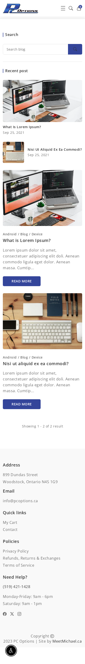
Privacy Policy (16, 551)
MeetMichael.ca (67, 641)
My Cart (10, 522)
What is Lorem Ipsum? (22, 127)
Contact (10, 529)
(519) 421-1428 (16, 586)
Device (37, 234)
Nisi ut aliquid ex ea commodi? (55, 149)
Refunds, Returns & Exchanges (31, 558)
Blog (24, 234)
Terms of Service (18, 565)
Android (10, 234)
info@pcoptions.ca (20, 500)
